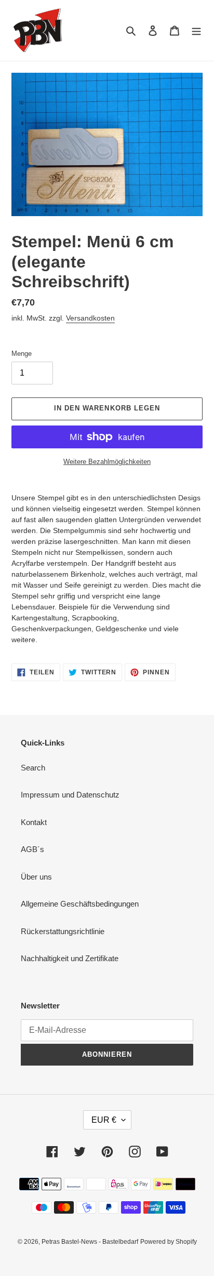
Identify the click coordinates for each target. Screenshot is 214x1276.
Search (33, 767)
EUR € (103, 1119)
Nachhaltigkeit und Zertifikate (69, 958)
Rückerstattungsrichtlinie (62, 931)
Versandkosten (90, 318)
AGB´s (32, 849)
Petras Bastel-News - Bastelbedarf (90, 1241)
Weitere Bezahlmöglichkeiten (107, 462)
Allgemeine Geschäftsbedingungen (80, 903)
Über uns (36, 876)
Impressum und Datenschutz (70, 794)
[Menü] (196, 30)
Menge (21, 353)
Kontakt (34, 822)
